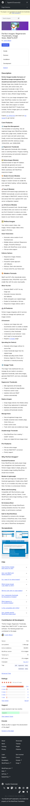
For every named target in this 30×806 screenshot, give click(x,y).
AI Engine (12, 338)
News (3, 743)
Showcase (19, 741)
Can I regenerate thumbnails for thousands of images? (10, 596)
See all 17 (25, 662)
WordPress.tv (6, 763)
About (3, 741)
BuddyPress (6, 777)
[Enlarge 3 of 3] (26, 542)
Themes (18, 743)
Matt (4, 771)
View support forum (7, 716)
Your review (5, 700)
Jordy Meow (7, 40)
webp (26, 668)
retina (26, 665)
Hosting (4, 746)
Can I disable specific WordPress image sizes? (9, 613)
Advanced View (6, 673)
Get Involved (20, 754)
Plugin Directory (6, 7)
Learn (3, 754)
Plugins (18, 746)
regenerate (21, 665)
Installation (6, 59)
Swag (18, 763)
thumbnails (21, 668)
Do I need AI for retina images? (11, 579)
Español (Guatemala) (11, 784)
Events (18, 757)
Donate (19, 760)
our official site (10, 115)
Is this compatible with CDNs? (10, 608)
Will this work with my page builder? (12, 590)
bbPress (5, 774)
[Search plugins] (18, 18)
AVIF (16, 665)
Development (7, 63)
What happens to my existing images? (7, 602)
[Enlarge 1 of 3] (12, 533)
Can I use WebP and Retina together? (8, 573)
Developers (5, 760)
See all (26, 700)
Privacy (4, 749)
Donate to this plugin (8, 731)
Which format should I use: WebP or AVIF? (8, 584)
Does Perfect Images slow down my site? (8, 567)
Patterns (18, 749)
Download (5, 45)
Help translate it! (16, 13)
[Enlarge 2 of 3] (26, 533)
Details (5, 51)
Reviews (5, 55)
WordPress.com (7, 768)
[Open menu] (27, 2)
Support (5, 68)
